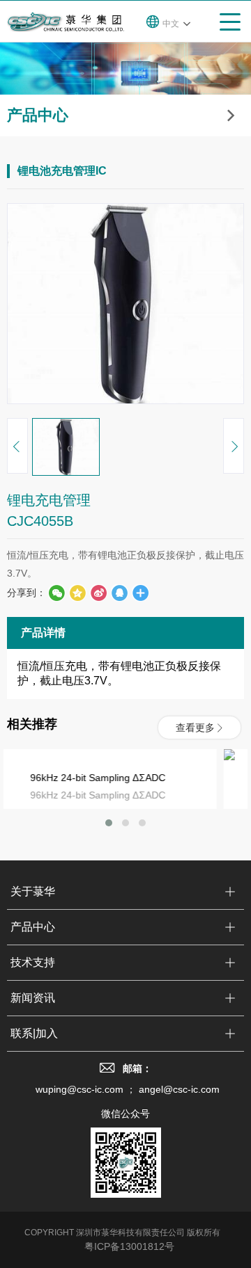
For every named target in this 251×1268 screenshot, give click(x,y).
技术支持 (32, 962)
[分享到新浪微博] (98, 593)
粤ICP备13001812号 (129, 1246)
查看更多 (195, 727)
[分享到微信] (56, 593)
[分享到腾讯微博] (77, 593)
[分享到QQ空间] (119, 593)
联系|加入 (34, 1033)
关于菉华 (32, 891)
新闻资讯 (32, 998)
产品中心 (32, 927)
